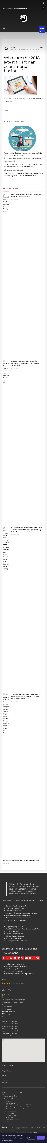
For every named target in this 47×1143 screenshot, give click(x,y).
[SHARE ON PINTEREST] (17, 113)
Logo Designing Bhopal (14, 926)
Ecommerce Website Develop (16, 908)
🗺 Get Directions (7, 1065)
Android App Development (15, 964)
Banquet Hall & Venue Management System (21, 913)
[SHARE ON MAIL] (20, 113)
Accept (40, 1138)
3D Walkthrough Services (15, 936)
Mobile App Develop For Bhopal (16, 966)
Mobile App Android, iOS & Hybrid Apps (20, 973)
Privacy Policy (10, 1113)
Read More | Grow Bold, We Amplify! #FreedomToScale (23, 900)
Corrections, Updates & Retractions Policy (18, 1107)
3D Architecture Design (14, 938)
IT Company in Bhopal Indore (16, 941)
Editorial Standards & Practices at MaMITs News (20, 1105)
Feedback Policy (9, 1099)
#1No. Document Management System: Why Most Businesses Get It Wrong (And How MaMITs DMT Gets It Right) (26, 696)
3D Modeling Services (13, 931)
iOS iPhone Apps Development (16, 969)
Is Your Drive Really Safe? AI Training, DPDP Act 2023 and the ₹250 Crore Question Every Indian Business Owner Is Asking (26, 530)
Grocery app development (15, 971)
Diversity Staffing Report (10, 1096)
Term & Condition (10, 1111)
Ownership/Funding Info (10, 1095)
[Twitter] (6, 3)
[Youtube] (16, 3)
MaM (13, 48)
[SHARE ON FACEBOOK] (9, 113)
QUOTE (42, 29)
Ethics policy (9, 1101)
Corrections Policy (11, 1115)
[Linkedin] (11, 1121)
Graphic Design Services (14, 934)
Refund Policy (10, 1117)
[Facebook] (3, 3)
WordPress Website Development (18, 915)
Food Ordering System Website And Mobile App (23, 929)
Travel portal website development (18, 918)
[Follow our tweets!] (14, 1121)
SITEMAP (4, 1092)
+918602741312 (22, 8)
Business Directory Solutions (16, 920)
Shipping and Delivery (12, 1119)
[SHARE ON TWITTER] (5, 113)
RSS (21, 1092)
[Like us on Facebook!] (24, 1121)
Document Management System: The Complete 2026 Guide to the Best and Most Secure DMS (23, 165)
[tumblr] (13, 3)
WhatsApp (6, 1014)
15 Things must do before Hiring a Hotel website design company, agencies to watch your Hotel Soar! (23, 174)
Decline (31, 1138)
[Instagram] (9, 3)
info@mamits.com (9, 1011)
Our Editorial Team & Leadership (15, 1109)
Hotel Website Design (13, 911)
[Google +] (19, 3)
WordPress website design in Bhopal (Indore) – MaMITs (22, 861)
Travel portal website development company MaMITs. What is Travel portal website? (23, 154)
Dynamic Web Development (16, 906)
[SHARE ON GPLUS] (13, 113)
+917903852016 (8, 1009)
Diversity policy (10, 1103)
